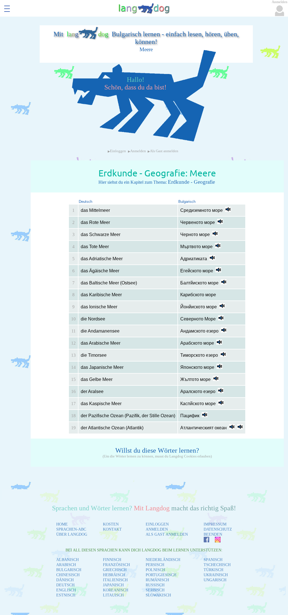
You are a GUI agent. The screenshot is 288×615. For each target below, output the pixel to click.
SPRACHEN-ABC (71, 529)
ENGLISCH (66, 590)
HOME (62, 524)
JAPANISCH (113, 585)
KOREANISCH (115, 590)
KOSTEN (111, 524)
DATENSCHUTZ (218, 529)
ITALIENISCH (115, 580)
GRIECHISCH (115, 570)
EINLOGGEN (157, 524)
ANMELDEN (157, 529)
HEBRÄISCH (114, 575)
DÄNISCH (65, 580)
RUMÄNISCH (157, 580)
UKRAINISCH (216, 575)
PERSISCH (155, 565)
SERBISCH (155, 590)
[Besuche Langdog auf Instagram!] (214, 540)
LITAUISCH (113, 595)
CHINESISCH (68, 575)
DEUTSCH (65, 585)
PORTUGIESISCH (161, 575)
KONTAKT (112, 529)
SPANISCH (213, 560)
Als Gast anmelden (164, 151)
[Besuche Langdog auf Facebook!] (203, 540)
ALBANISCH (67, 560)
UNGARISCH (215, 580)
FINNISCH (112, 560)
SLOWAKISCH (158, 595)
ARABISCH (66, 565)
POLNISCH (155, 570)
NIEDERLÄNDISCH (163, 560)
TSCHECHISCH (217, 565)
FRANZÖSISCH (116, 565)
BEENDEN (213, 534)
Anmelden (138, 151)
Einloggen (118, 151)
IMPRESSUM (215, 524)
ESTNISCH (65, 595)
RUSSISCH (155, 585)
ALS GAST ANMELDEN (167, 534)
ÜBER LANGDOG (71, 534)
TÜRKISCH (213, 570)
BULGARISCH (68, 570)
